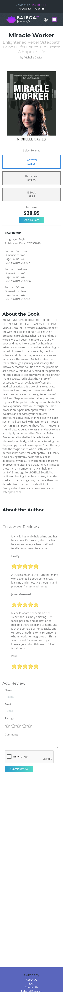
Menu (55, 19)
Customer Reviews (20, 527)
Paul (14, 656)
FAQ (31, 983)
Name (8, 690)
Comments (11, 734)
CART (37, 9)
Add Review (13, 683)
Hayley (15, 556)
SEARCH (23, 9)
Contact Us (31, 987)
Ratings (9, 718)
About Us (31, 979)
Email (8, 704)
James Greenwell (21, 594)
